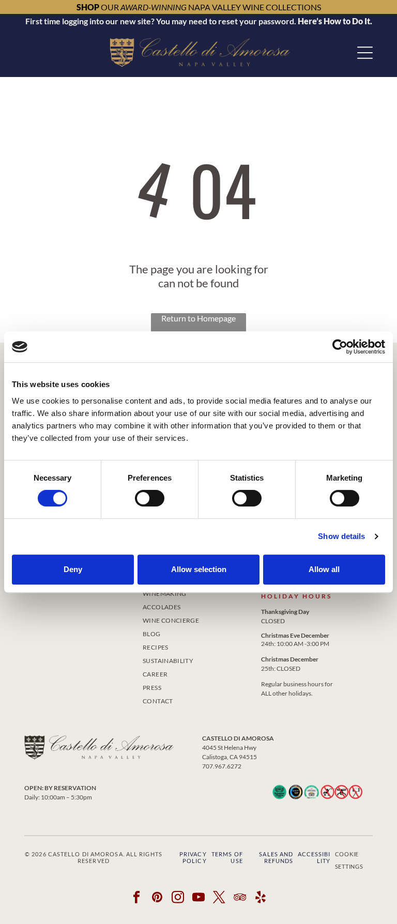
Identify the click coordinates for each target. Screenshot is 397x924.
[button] (365, 52)
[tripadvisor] (240, 898)
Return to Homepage (198, 318)
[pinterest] (157, 898)
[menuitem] (198, 605)
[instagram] (178, 898)
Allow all (324, 569)
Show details (341, 536)
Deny (73, 569)
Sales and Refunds (276, 857)
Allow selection (198, 569)
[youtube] (199, 898)
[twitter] (219, 898)
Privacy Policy (193, 857)
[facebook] (137, 898)
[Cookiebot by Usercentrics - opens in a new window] (340, 347)
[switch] (149, 498)
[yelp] (261, 898)
